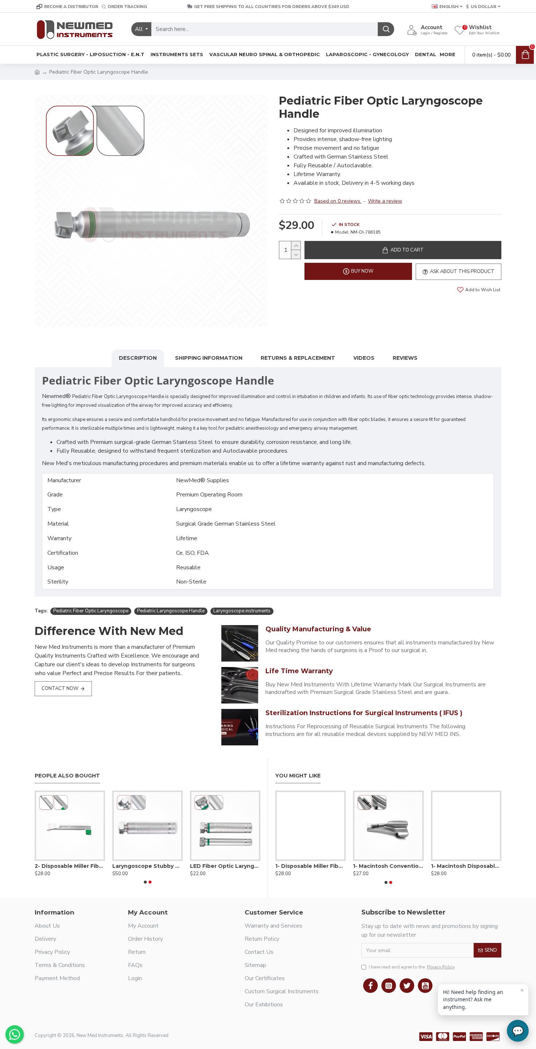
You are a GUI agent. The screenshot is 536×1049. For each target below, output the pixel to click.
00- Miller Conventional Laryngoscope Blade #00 (409, 866)
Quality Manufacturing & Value (318, 629)
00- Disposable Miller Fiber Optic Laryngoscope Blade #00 (331, 866)
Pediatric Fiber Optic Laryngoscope (90, 611)
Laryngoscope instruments (242, 611)
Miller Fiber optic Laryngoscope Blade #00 (225, 866)
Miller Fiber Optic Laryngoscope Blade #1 (147, 866)
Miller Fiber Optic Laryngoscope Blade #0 (70, 866)
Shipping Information (208, 358)
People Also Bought (67, 776)
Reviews (405, 358)
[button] (145, 882)
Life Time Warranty (299, 671)
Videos (363, 358)
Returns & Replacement (298, 358)
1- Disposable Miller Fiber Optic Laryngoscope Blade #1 (487, 866)
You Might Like (298, 776)
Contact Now (60, 688)
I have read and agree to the (412, 967)
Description (138, 358)
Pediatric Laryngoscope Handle (171, 611)
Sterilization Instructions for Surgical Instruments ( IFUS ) (363, 713)
